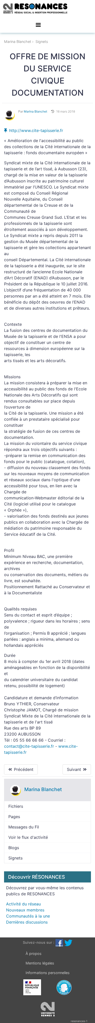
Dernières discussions (27, 922)
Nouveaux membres (25, 909)
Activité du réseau (23, 903)
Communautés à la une (28, 916)
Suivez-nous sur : (38, 942)
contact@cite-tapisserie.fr (29, 746)
